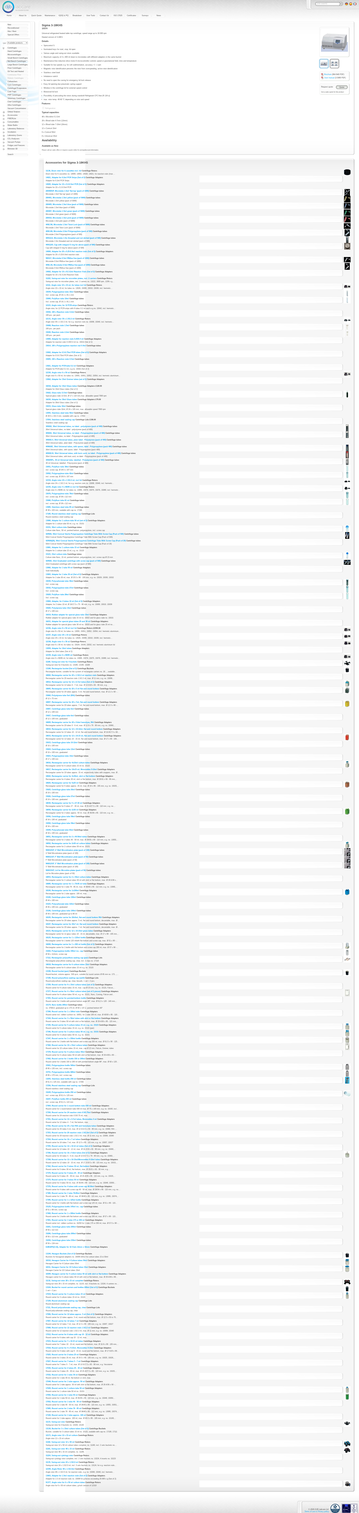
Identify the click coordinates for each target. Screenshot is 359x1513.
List (4, 43)
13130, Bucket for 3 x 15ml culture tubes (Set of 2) (67, 1429)
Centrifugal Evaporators (17, 88)
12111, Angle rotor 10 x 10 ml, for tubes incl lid (66, 285)
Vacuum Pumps (14, 142)
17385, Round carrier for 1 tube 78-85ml (63, 1193)
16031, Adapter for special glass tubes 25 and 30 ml (68, 621)
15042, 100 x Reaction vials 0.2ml (60, 312)
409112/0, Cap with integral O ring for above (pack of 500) (70, 245)
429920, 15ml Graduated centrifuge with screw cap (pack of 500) (73, 561)
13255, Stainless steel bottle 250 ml (61, 1079)
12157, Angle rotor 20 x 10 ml (58, 635)
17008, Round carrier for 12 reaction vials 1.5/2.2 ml (68, 1328)
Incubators (12, 132)
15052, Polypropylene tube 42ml (59, 473)
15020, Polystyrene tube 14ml (58, 608)
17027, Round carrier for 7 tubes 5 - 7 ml (63, 1361)
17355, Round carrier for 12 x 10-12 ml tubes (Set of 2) (69, 1146)
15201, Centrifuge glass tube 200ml (61, 1227)
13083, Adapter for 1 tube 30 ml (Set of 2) (63, 574)
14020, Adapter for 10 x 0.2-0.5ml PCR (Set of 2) (66, 184)
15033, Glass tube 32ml (56, 406)
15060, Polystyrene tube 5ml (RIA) (60, 695)
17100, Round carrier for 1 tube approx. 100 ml (66, 1415)
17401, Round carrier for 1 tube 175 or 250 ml (65, 1220)
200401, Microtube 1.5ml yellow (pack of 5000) (65, 198)
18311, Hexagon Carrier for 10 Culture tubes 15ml (67, 1267)
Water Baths (13, 125)
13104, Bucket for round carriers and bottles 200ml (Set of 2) (72, 1287)
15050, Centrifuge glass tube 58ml (60, 823)
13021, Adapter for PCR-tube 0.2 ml (61, 366)
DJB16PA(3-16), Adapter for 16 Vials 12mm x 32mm (68, 1247)
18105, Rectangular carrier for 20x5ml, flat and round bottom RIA (74, 917)
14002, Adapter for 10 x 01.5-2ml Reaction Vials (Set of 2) (70, 272)
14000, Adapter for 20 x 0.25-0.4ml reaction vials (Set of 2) (70, 251)
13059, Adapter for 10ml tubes (59, 648)
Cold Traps (12, 92)
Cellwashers (12, 81)
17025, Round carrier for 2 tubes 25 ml (62, 1355)
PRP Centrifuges (14, 95)
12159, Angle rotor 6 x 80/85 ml (59, 655)
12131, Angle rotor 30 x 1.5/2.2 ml (60, 319)
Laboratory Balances (16, 129)
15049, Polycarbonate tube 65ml (59, 830)
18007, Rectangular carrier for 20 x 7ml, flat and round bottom (72, 702)
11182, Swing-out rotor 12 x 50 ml (60, 1442)
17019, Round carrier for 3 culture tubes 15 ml (65, 1294)
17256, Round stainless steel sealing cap (63, 1085)
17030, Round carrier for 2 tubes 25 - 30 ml (64, 1368)
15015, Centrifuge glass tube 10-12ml (62, 742)
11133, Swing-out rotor (55, 1422)
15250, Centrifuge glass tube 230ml (61, 1240)
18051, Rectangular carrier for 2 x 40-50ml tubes (66, 837)
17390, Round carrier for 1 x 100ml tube (63, 1011)
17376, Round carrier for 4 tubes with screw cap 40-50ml (70, 1186)
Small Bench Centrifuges (18, 58)
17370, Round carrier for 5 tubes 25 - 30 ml (64, 1173)
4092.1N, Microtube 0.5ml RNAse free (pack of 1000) (68, 265)
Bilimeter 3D (13, 149)
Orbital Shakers (14, 112)
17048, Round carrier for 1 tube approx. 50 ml (65, 1381)
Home (9, 15)
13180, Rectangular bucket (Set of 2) (61, 668)
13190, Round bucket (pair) (57, 971)
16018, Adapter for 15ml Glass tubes (61, 386)
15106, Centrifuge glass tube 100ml (61, 911)
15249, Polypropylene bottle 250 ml (61, 1092)
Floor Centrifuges (14, 68)
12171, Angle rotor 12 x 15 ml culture (62, 1435)
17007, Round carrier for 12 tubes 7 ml (62, 1321)
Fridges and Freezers (16, 145)
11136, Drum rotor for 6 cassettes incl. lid (63, 171)
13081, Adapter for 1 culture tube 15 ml (62, 547)
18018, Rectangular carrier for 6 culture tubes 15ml (67, 964)
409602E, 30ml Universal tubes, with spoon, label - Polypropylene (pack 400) (79, 446)
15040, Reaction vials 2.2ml (57, 332)
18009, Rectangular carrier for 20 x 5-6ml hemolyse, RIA (70, 722)
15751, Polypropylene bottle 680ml (61, 1072)
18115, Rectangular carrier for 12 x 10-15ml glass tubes (69, 931)
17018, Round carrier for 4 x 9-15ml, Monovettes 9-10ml (69, 1348)
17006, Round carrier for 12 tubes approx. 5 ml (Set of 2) (70, 1314)
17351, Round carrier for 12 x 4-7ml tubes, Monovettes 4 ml (71, 1119)
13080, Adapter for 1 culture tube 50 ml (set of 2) (66, 520)
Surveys (145, 15)
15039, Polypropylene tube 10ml (59, 292)
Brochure (328, 74)
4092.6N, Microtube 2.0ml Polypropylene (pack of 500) (69, 231)
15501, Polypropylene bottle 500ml (61, 1065)
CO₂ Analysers (13, 139)
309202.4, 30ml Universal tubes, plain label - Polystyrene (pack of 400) (76, 440)
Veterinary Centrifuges (17, 98)
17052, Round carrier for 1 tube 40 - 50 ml (63, 1402)
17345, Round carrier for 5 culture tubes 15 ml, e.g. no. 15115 (72, 1025)
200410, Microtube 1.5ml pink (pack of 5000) (65, 218)
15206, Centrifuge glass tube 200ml (61, 1233)
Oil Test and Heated (16, 71)
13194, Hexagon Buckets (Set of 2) (60, 1254)
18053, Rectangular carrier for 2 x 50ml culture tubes (68, 877)
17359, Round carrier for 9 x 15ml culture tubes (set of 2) (70, 985)
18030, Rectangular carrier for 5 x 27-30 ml (64, 803)
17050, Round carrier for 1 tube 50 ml (62, 1395)
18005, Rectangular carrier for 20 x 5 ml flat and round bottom (72, 689)
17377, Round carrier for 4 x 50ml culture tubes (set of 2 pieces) (73, 991)
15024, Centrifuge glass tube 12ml (60, 749)
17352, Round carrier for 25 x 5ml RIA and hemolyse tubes (71, 1126)
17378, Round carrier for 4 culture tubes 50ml (65, 1052)
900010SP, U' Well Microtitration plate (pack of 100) (67, 850)
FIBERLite (12, 118)
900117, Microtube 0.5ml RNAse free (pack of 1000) (67, 258)
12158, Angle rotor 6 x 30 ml (58, 642)
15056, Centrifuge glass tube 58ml (60, 816)
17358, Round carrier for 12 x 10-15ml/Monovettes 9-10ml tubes (73, 1159)
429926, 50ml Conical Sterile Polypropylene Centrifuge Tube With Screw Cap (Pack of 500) (85, 534)
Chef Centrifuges (14, 102)
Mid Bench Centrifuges (17, 61)
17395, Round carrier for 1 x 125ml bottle (63, 1200)
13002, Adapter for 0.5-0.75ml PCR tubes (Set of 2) (67, 352)
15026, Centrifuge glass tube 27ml (60, 796)
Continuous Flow (14, 75)
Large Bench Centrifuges (18, 65)
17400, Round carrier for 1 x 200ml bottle (63, 1213)
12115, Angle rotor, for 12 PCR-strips (61, 305)
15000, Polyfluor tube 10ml (57, 298)
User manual (329, 78)
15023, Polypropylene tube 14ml (59, 756)
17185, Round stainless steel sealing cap (63, 514)
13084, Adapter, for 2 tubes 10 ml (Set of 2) (64, 601)
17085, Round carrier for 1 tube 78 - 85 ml (63, 1408)
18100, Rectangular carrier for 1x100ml (62, 890)
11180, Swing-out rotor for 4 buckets (61, 662)
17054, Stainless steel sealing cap (60, 420)
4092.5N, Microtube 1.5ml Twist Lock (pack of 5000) (68, 225)
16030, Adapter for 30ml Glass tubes (61, 399)
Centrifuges (12, 48)
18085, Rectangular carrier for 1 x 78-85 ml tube (66, 884)
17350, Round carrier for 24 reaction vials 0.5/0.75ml (68, 1112)
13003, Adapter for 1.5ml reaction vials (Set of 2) (66, 1476)
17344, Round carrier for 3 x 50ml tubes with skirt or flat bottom (73, 1018)
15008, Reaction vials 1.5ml (57, 325)
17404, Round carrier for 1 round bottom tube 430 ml (68, 1106)
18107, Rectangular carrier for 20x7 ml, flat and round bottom (72, 924)
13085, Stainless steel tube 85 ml (60, 507)
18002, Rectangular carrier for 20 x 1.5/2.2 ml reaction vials (71, 675)
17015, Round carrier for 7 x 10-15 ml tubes (64, 1341)
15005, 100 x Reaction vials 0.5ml (60, 359)
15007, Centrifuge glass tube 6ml (60, 709)
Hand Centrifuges (15, 51)
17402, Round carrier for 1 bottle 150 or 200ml (65, 1059)
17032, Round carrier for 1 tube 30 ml (62, 1375)
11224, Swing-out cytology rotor (59, 1455)
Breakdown (77, 15)
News (159, 15)
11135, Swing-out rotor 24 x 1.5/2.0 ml (62, 1462)
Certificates (131, 15)
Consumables (13, 122)
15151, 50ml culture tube (56, 527)
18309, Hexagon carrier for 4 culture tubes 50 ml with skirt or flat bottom (77, 1274)
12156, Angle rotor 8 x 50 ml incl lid (61, 628)
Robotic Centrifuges (16, 78)
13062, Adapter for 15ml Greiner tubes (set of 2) (66, 379)
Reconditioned (13, 28)
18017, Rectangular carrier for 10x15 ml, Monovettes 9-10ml (71, 769)
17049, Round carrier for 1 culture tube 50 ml (65, 1388)
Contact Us (104, 15)
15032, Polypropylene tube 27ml (59, 588)
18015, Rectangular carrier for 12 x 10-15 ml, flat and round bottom (74, 736)
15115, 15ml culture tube (56, 554)
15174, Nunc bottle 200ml (56, 1005)
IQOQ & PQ (63, 15)
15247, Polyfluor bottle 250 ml (59, 1099)
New (9, 25)
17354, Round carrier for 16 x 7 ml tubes (63, 1139)
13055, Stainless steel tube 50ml (59, 413)
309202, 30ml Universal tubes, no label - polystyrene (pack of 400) (74, 426)
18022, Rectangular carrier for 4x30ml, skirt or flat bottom (70, 776)
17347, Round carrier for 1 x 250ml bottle (63, 1038)
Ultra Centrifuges (14, 105)
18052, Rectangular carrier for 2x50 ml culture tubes (68, 843)
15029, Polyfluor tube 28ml (57, 594)
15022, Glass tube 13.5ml (56, 393)
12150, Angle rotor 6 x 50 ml (58, 372)
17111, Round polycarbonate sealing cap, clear (66, 1307)
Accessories (13, 115)
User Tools (90, 15)
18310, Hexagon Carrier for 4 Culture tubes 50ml (66, 1260)
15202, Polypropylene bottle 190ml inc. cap (64, 951)
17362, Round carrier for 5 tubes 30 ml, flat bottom (67, 1166)
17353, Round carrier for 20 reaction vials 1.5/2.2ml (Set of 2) (72, 1133)
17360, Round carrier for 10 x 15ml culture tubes (66, 1045)
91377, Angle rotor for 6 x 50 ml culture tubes (65, 1482)
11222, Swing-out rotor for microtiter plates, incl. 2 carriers (71, 278)
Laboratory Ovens (15, 135)
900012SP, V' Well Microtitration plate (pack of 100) (67, 864)
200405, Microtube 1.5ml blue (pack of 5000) (65, 204)
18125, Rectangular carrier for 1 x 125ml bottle (66, 937)
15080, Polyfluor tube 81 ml (57, 500)
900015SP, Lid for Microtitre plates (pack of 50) (66, 870)
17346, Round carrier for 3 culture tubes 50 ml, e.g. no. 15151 (72, 1032)
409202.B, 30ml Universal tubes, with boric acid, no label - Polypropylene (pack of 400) (83, 453)
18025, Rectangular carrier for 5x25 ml (62, 783)
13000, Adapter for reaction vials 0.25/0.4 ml (65, 339)
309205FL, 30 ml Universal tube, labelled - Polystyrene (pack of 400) (75, 460)
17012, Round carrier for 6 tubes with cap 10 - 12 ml (68, 1334)
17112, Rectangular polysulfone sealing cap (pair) (67, 958)
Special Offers (13, 35)
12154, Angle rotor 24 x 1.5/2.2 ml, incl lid (64, 480)
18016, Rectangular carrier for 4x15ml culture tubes (68, 763)
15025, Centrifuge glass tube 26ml (60, 790)
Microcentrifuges (14, 55)
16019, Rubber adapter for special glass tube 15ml (67, 615)
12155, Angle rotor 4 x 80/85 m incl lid (62, 487)
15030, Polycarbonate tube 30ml (59, 581)
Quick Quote (36, 15)
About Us (23, 15)
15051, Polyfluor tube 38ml (57, 467)
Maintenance (50, 15)
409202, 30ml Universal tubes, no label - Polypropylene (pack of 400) (75, 433)
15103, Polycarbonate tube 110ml (60, 904)
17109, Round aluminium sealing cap (62, 1301)
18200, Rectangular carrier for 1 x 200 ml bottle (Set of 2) (70, 944)
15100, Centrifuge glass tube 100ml (61, 897)
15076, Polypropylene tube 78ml (59, 494)
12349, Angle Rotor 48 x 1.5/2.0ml (60, 1469)
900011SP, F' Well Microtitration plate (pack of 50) (67, 857)
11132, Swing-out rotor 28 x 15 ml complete (64, 1281)
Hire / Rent (12, 31)
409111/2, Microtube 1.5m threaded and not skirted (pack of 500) (73, 238)
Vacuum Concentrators (17, 108)
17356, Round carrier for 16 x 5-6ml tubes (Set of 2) (68, 1153)
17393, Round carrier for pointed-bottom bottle (66, 998)
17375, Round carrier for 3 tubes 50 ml (62, 1180)
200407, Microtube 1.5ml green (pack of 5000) (65, 211)
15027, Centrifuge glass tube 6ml (60, 716)
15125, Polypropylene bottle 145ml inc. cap (64, 1207)
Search (10, 154)
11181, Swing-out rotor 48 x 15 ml (60, 1449)
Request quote (327, 87)
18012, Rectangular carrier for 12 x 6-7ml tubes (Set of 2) (70, 682)
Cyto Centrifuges (14, 85)
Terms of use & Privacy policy (316, 1511)
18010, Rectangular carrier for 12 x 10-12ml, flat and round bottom (74, 729)
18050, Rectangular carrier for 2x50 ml (62, 810)
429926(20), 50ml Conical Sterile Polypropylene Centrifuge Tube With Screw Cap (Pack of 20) (86, 541)
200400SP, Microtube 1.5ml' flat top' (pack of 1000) (67, 191)
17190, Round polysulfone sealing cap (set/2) (65, 978)
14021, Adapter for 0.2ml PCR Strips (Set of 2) (65, 177)
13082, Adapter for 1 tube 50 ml (59, 568)
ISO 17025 (118, 15)
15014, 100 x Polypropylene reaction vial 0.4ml (66, 346)
